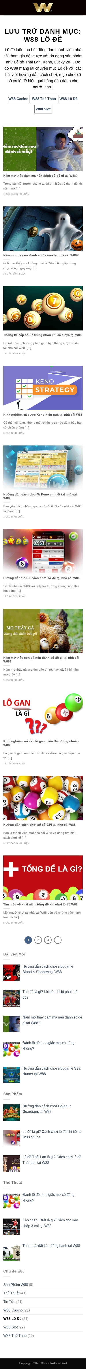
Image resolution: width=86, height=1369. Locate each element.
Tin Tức (9, 1302)
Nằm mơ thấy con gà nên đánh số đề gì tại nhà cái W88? (41, 659)
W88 (14, 68)
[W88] (43, 7)
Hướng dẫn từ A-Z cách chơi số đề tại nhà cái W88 (41, 578)
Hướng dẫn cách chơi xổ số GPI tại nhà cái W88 (39, 824)
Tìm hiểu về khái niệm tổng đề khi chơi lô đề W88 (40, 904)
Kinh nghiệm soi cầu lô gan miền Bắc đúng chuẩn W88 (41, 743)
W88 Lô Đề (12, 1319)
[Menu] (6, 7)
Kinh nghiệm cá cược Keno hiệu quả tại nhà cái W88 (42, 414)
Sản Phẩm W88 (15, 1285)
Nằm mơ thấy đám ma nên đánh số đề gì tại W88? (40, 175)
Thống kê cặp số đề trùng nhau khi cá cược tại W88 (42, 335)
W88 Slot (10, 1327)
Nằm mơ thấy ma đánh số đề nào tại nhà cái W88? (41, 255)
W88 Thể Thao (15, 1335)
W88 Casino (13, 1310)
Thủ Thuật (11, 1293)
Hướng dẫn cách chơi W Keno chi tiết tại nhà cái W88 (40, 496)
